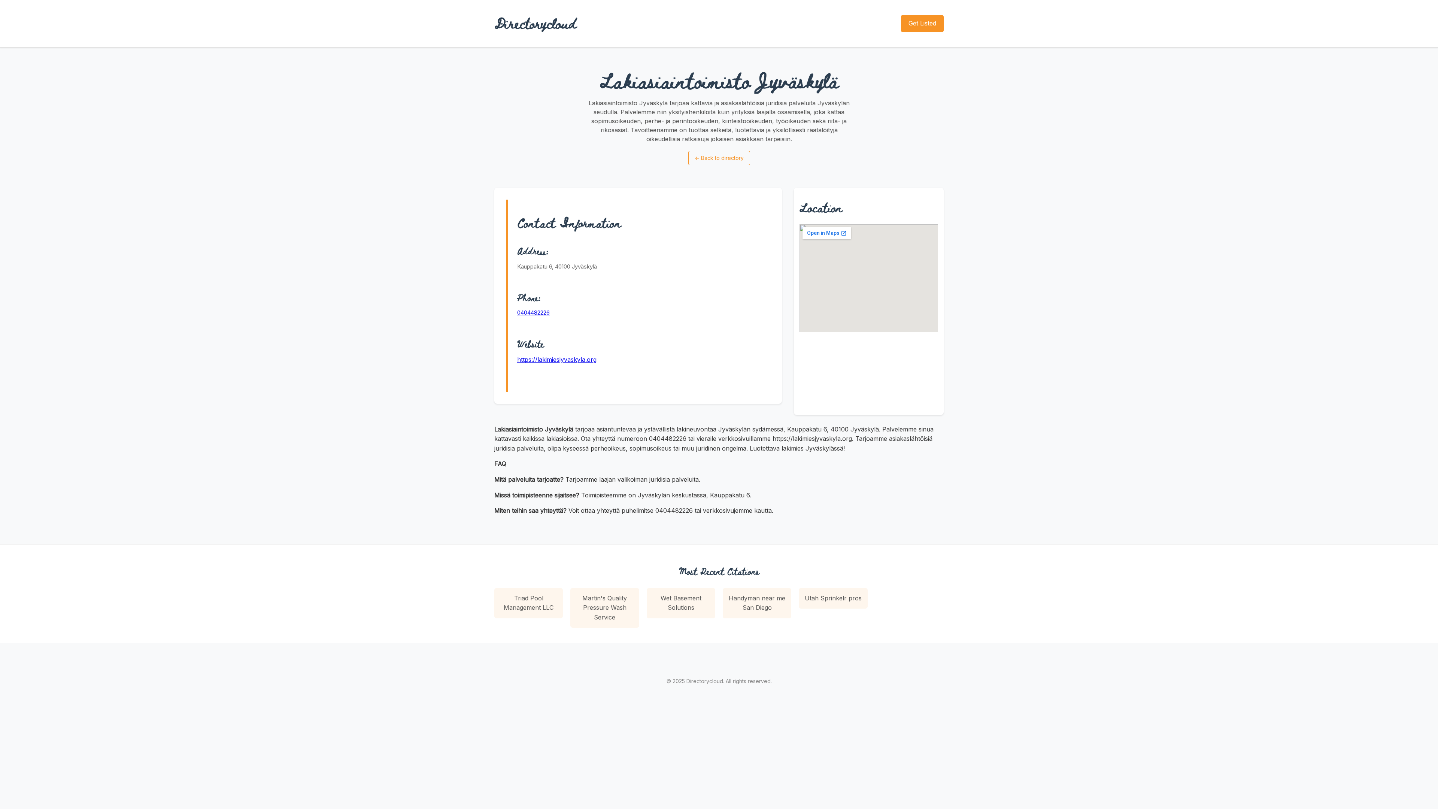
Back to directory (719, 158)
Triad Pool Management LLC (528, 603)
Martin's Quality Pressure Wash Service (604, 607)
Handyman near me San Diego (757, 603)
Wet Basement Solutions (681, 603)
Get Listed (922, 23)
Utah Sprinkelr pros (833, 598)
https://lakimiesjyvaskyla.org (557, 359)
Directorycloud (535, 23)
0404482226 (533, 312)
